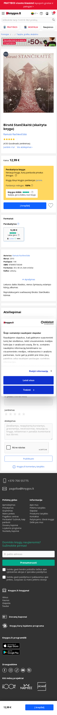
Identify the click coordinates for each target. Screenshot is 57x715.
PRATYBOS (12, 27)
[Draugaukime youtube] (23, 671)
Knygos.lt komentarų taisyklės (30, 466)
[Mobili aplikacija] (11, 652)
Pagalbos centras (10, 516)
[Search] (53, 20)
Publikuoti (28, 458)
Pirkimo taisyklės (37, 507)
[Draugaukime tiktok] (17, 671)
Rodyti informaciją (38, 371)
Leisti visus (28, 380)
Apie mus (34, 504)
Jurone (39, 180)
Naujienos (48, 27)
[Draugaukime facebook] (4, 671)
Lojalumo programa (11, 528)
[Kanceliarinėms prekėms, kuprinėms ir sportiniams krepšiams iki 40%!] (28, 41)
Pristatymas (8, 507)
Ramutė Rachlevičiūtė (21, 255)
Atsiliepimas (10, 421)
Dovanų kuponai (10, 525)
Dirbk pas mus (36, 522)
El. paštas (9, 396)
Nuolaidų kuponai (10, 531)
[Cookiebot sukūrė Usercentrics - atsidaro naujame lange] (41, 323)
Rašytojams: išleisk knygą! (42, 519)
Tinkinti (27, 389)
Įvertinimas (10, 410)
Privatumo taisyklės (39, 513)
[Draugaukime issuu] (29, 671)
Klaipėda (6, 603)
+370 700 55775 (18, 480)
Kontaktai (34, 516)
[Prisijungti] (47, 13)
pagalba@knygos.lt (21, 488)
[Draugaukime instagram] (10, 671)
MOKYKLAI (33, 27)
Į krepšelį (39, 707)
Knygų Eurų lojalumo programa (27, 625)
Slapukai (33, 510)
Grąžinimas (7, 510)
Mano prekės (8, 513)
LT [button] (35, 13)
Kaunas (5, 600)
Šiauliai (5, 606)
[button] (32, 185)
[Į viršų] (51, 695)
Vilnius (5, 597)
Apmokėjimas (8, 504)
